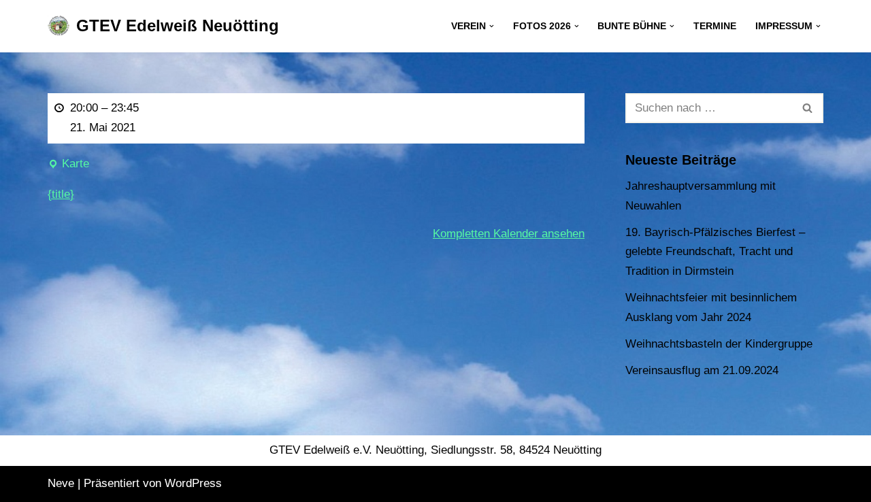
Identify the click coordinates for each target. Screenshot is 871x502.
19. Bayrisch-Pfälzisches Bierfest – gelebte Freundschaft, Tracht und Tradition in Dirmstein (715, 252)
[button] (491, 26)
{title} (61, 194)
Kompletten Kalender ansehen (509, 233)
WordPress (193, 483)
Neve (61, 483)
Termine (714, 26)
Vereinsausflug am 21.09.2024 (701, 370)
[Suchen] (808, 108)
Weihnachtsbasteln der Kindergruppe (718, 343)
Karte (68, 165)
